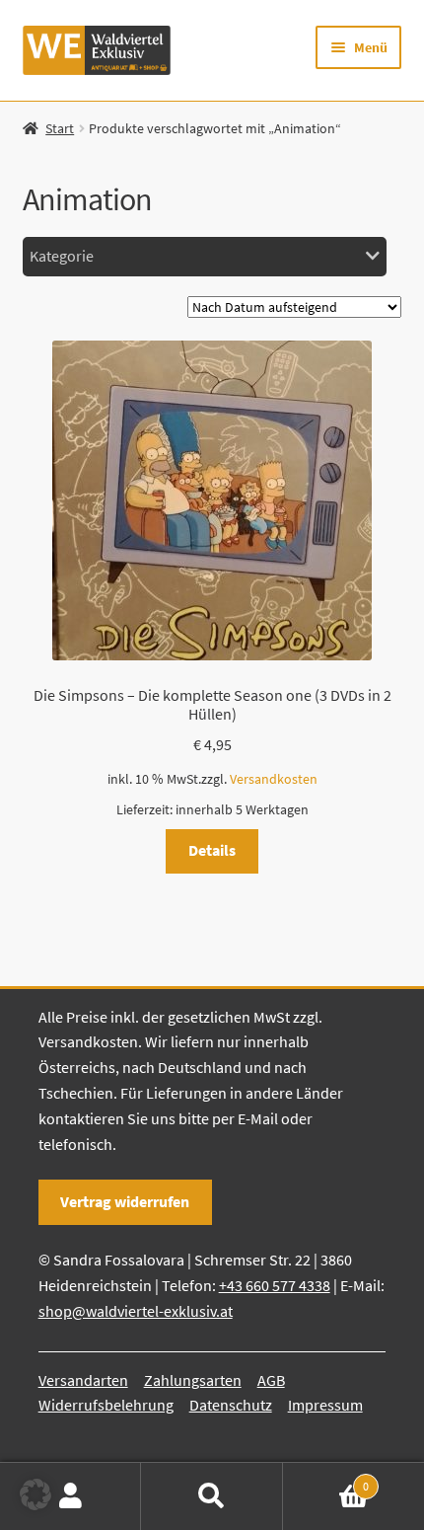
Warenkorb (326, 1479)
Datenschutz (230, 1405)
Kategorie (62, 256)
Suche (211, 1496)
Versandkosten (274, 779)
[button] (35, 1494)
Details (212, 850)
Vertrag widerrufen (124, 1201)
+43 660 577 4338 (274, 1285)
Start (59, 128)
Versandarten (83, 1380)
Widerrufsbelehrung (106, 1405)
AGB (271, 1380)
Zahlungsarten (193, 1380)
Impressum (325, 1405)
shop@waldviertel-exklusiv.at (135, 1311)
